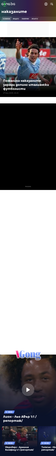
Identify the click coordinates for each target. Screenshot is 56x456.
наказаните (14, 11)
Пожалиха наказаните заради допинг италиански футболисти (26, 85)
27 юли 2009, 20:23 (10, 93)
